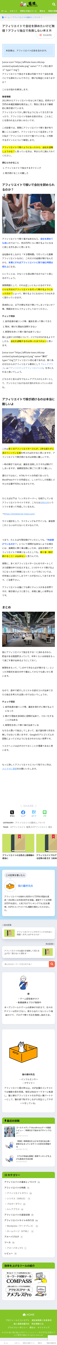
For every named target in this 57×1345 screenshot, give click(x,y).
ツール (9, 1242)
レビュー (10, 1253)
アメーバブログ (13, 1236)
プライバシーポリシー (18, 1327)
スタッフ (13, 11)
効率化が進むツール (28, 11)
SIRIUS (43, 502)
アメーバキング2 (16, 1247)
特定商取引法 (37, 1323)
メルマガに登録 (9, 768)
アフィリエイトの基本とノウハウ (30, 822)
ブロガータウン (16, 1203)
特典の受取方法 (51, 1343)
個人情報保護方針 (22, 1323)
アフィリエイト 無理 (21, 827)
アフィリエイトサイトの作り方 (21, 1220)
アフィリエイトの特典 (16, 1187)
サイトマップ (43, 1327)
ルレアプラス (15, 1209)
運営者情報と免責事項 (41, 1320)
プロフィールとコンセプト (18, 1320)
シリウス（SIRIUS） (18, 1198)
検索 (52, 964)
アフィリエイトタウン (19, 1193)
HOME (30, 1314)
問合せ (42, 11)
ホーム (4, 11)
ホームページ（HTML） (20, 1231)
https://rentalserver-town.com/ (19, 513)
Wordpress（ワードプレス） (22, 1225)
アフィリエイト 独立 (43, 827)
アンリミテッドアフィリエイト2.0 (27, 368)
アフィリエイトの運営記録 (18, 1214)
